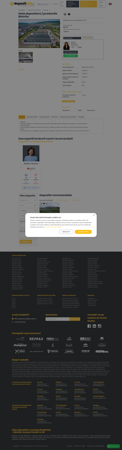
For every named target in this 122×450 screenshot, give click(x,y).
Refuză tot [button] (66, 232)
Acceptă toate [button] (83, 232)
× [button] (93, 215)
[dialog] (61, 225)
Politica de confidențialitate (53, 227)
